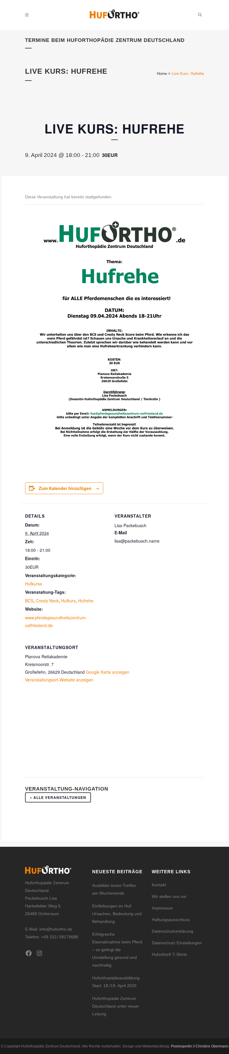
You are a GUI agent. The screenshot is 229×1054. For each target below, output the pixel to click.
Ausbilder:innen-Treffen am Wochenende (114, 889)
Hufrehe (85, 601)
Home (162, 73)
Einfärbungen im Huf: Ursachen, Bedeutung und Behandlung (117, 914)
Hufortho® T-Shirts (169, 954)
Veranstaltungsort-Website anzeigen (59, 680)
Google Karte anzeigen (107, 672)
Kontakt (159, 884)
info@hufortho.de (55, 929)
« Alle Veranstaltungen (58, 797)
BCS (29, 601)
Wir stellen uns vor (169, 896)
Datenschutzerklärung (172, 931)
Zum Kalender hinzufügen (65, 488)
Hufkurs (68, 601)
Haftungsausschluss (171, 919)
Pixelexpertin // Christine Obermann (199, 1046)
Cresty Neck (47, 601)
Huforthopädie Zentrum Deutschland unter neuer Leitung (115, 1006)
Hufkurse (33, 584)
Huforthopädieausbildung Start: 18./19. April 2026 (116, 982)
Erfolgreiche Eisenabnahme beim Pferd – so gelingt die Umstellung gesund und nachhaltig (117, 949)
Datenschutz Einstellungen (177, 942)
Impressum (162, 908)
